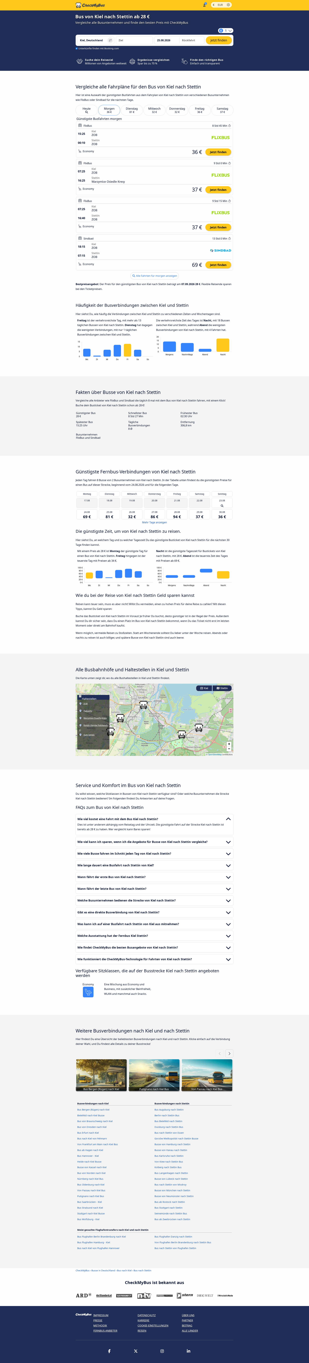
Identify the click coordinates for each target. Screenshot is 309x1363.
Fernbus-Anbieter (105, 1331)
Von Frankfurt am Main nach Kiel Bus (97, 1144)
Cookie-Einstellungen (153, 1325)
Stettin (224, 688)
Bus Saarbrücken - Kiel (89, 1201)
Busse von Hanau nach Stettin (170, 1150)
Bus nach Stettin (142, 1270)
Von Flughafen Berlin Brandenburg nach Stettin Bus (182, 1242)
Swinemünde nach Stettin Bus (170, 1213)
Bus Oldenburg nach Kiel (90, 1184)
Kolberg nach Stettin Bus (168, 1167)
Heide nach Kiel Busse (89, 1161)
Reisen (142, 1331)
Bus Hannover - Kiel (88, 1155)
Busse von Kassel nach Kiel (92, 1167)
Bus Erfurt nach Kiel (88, 1132)
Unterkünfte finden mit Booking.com (98, 48)
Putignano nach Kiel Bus (90, 1196)
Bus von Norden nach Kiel (91, 1173)
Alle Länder (190, 1331)
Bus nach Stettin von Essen (169, 1132)
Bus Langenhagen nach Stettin (171, 1173)
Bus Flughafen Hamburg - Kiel (93, 1242)
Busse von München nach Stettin (172, 1190)
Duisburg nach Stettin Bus (168, 1126)
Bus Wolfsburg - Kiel (88, 1219)
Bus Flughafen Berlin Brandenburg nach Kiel (101, 1236)
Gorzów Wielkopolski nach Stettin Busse (176, 1138)
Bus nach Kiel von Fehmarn (92, 1138)
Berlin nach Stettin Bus (166, 1115)
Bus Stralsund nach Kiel (90, 1207)
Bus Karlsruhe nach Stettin (168, 1155)
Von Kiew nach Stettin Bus (168, 1161)
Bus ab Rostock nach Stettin (169, 1201)
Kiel (205, 688)
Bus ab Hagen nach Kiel (90, 1150)
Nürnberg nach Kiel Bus (90, 1178)
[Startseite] (90, 5)
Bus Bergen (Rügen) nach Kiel (93, 1109)
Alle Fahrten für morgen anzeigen (156, 276)
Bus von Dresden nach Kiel (92, 1126)
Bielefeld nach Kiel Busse (90, 1115)
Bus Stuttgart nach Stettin (168, 1207)
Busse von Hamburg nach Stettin (172, 1144)
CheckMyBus (82, 1270)
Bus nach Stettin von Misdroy (170, 1184)
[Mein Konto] (204, 4)
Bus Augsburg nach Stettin (169, 1109)
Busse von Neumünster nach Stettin (174, 1196)
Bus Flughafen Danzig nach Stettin (173, 1236)
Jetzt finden (218, 152)
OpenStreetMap (215, 754)
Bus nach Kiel (124, 1270)
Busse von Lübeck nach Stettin (171, 1178)
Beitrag (187, 1325)
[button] (143, 705)
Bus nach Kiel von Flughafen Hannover (98, 1248)
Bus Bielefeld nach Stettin (168, 1121)
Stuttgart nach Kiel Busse (91, 1213)
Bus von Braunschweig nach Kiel (95, 1121)
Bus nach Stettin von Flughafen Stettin (175, 1248)
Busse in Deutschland (103, 1270)
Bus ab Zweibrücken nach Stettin (172, 1219)
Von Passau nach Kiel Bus (91, 1190)
